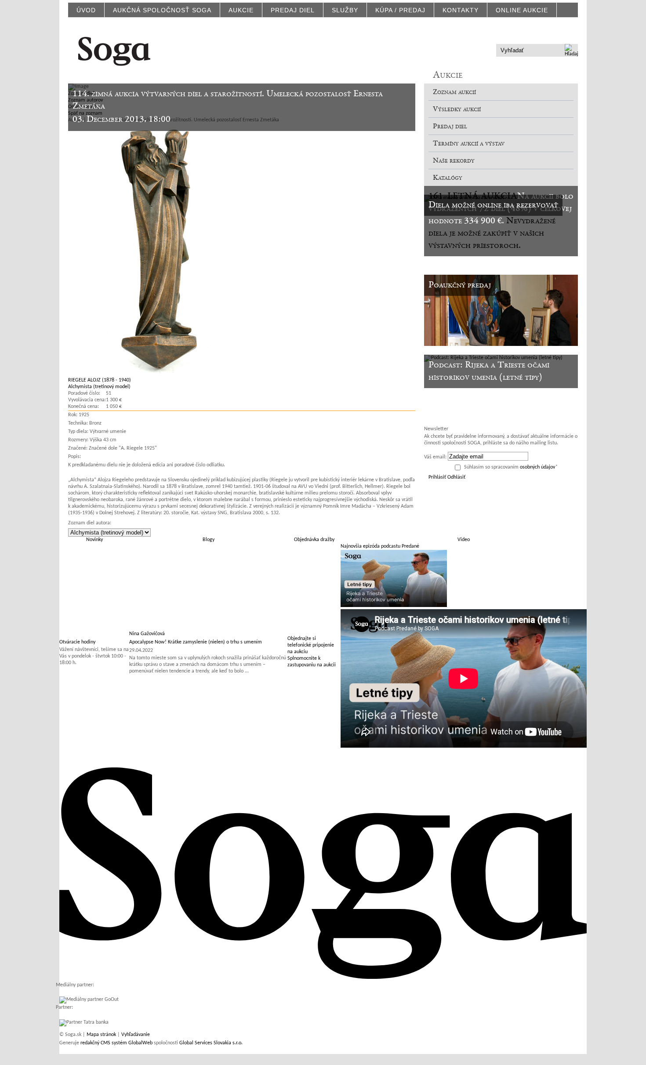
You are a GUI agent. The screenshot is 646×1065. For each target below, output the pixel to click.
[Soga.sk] (114, 50)
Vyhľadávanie (135, 1034)
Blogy (208, 539)
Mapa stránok (101, 1034)
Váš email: (435, 457)
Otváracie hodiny (77, 642)
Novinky (94, 539)
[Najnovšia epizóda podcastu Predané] (394, 605)
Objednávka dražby (314, 539)
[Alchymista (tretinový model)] (152, 373)
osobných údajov (537, 467)
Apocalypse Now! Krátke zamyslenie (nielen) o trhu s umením (195, 642)
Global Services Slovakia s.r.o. (211, 1043)
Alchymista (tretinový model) (99, 386)
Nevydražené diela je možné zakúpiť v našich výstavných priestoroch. (491, 233)
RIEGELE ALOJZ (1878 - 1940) (99, 380)
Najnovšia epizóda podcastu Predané (380, 546)
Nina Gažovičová (147, 633)
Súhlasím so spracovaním (511, 467)
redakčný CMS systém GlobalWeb (116, 1043)
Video (463, 539)
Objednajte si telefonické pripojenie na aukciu (310, 645)
